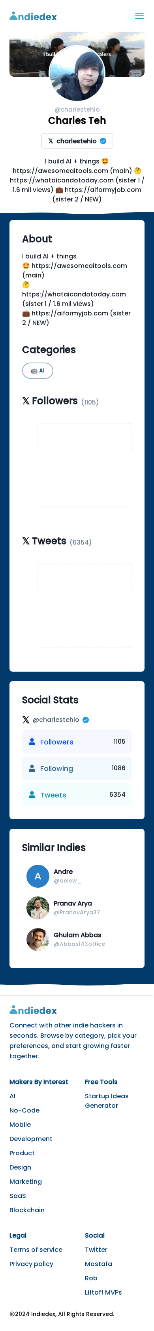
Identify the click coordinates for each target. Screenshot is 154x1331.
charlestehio (72, 141)
